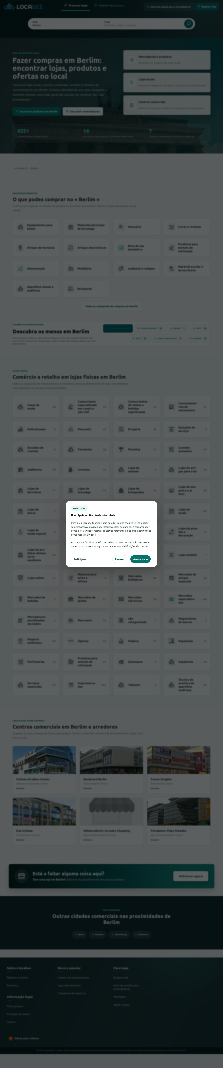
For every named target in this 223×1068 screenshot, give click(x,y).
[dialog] (111, 534)
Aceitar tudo (140, 559)
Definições (80, 559)
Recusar (119, 559)
